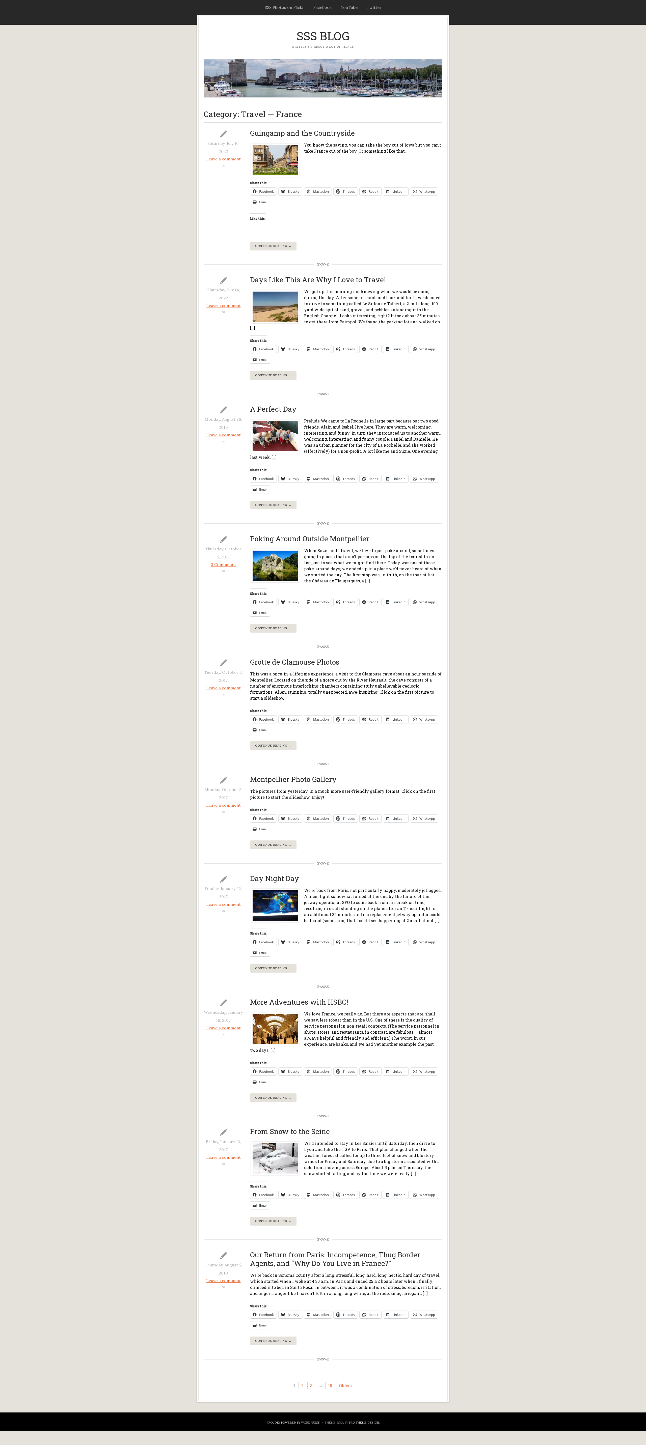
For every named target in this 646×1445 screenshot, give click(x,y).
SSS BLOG (323, 35)
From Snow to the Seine (290, 1131)
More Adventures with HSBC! (299, 1002)
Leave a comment (223, 158)
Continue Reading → (273, 246)
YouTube (349, 7)
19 (330, 1385)
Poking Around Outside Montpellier (309, 538)
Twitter (374, 7)
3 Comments (223, 564)
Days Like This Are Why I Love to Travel (318, 279)
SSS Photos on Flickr (284, 7)
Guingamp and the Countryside (302, 133)
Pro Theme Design (364, 1422)
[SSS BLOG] (323, 78)
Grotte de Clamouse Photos (294, 662)
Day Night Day (274, 878)
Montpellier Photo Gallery (293, 779)
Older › (346, 1385)
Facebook (322, 7)
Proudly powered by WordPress (293, 1422)
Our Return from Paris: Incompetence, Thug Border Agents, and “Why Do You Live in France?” (335, 1259)
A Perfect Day (273, 409)
